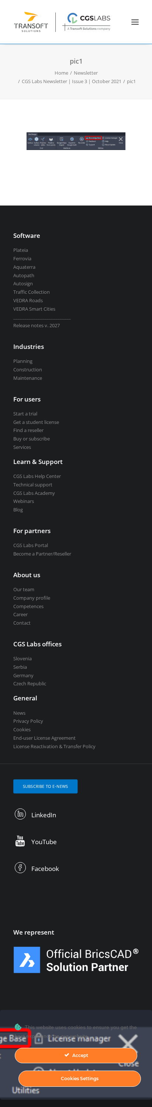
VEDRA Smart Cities (34, 309)
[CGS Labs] (62, 22)
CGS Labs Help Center (37, 476)
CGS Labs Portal (30, 545)
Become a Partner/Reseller (42, 553)
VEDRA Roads (28, 300)
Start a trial (25, 413)
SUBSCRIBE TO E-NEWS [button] (45, 786)
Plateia (20, 250)
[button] (135, 22)
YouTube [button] (44, 842)
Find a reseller (28, 430)
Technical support (32, 484)
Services (22, 447)
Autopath (23, 275)
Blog (18, 509)
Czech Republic (29, 683)
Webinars (23, 501)
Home (61, 72)
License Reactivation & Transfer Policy (54, 746)
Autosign (23, 283)
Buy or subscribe (31, 438)
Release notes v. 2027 (36, 325)
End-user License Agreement (44, 738)
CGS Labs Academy (34, 493)
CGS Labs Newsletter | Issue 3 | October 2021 (71, 81)
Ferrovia (22, 258)
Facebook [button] (45, 868)
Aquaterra (24, 267)
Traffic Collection (31, 292)
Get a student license (36, 422)
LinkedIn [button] (43, 815)
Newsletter (86, 72)
